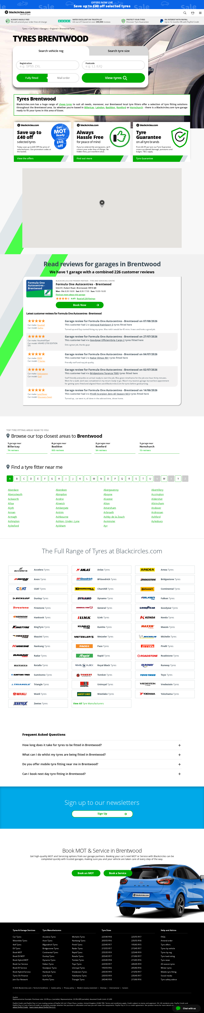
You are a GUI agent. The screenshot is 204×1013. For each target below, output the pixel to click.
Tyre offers (166, 944)
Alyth (11, 507)
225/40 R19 (136, 952)
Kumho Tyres (48, 979)
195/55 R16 (107, 967)
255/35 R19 (107, 952)
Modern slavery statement (87, 988)
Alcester (108, 498)
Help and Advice (168, 930)
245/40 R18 (107, 979)
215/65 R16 (136, 960)
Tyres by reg (166, 952)
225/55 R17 (136, 936)
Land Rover (42, 394)
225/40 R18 (107, 936)
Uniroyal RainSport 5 (101, 324)
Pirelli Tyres (77, 944)
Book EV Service (20, 967)
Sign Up (102, 813)
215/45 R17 (136, 948)
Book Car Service (20, 964)
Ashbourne (62, 516)
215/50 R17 (136, 971)
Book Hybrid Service (22, 971)
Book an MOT (86, 873)
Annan (11, 512)
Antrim (60, 512)
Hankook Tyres (49, 971)
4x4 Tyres (17, 944)
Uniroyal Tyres (78, 967)
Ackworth (13, 498)
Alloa (11, 503)
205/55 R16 (107, 940)
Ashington (14, 521)
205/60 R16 (136, 967)
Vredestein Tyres (79, 971)
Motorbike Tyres (20, 940)
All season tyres (168, 964)
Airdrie (60, 498)
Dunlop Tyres (48, 956)
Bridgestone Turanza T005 (104, 373)
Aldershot (157, 498)
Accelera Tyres (49, 936)
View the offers (25, 158)
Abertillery (157, 489)
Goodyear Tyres (50, 967)
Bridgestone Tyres (51, 948)
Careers (125, 988)
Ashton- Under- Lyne (68, 521)
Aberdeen (61, 489)
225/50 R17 (107, 964)
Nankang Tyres (78, 940)
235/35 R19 (107, 971)
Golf (40, 376)
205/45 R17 (107, 956)
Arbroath (109, 512)
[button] (185, 13)
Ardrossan (157, 512)
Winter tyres (166, 967)
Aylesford (13, 525)
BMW (39, 358)
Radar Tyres (77, 948)
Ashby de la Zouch (114, 516)
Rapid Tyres (77, 952)
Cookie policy (56, 988)
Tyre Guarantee (144, 158)
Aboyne (108, 494)
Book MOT (17, 952)
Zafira (40, 328)
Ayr (106, 525)
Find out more (84, 158)
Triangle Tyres (78, 979)
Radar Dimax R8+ (99, 357)
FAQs (163, 936)
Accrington (157, 494)
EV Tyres (16, 948)
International (114, 988)
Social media (166, 975)
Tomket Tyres (78, 960)
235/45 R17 (136, 975)
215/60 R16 (136, 979)
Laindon (99, 107)
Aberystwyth (15, 494)
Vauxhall (41, 325)
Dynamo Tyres (49, 960)
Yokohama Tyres (79, 975)
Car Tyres (17, 936)
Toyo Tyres (77, 964)
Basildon (110, 107)
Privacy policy (69, 988)
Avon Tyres (47, 940)
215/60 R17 (136, 956)
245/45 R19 (136, 964)
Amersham (110, 507)
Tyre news (165, 960)
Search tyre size (119, 51)
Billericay (89, 107)
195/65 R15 (136, 944)
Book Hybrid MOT (20, 960)
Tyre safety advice (169, 979)
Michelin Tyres (78, 936)
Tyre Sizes (106, 930)
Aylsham (61, 525)
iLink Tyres (47, 975)
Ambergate (62, 507)
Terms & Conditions (40, 988)
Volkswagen (42, 373)
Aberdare (13, 489)
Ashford (155, 516)
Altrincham (157, 503)
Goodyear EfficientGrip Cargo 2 (107, 340)
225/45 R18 (107, 960)
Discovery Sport (45, 397)
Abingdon (61, 494)
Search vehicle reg (51, 51)
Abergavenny (111, 489)
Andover (156, 507)
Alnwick (60, 503)
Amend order (167, 940)
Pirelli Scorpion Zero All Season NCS (110, 393)
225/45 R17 (107, 944)
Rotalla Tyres (78, 956)
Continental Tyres (50, 952)
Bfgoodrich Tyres (50, 944)
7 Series (41, 361)
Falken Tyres (48, 964)
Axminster (109, 521)
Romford (121, 107)
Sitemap (103, 988)
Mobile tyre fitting (168, 971)
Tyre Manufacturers (52, 930)
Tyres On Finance (20, 975)
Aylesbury (157, 521)
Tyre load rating (168, 956)
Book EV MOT (19, 956)
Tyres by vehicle (168, 948)
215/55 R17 (107, 948)
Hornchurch (136, 107)
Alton (107, 503)
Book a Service (117, 873)
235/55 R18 (136, 940)
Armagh (12, 516)
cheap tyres (65, 104)
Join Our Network (20, 979)
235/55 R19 (107, 975)
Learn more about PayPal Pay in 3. (42, 1007)
